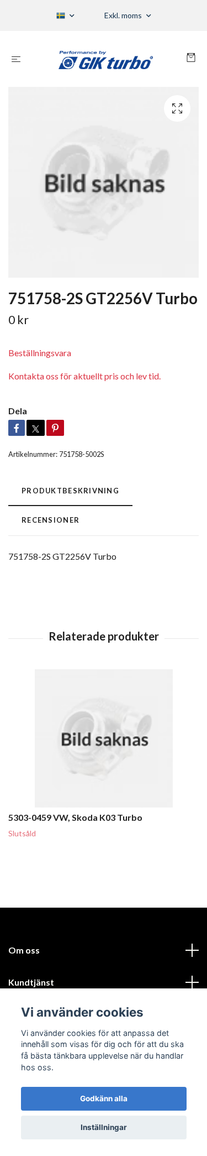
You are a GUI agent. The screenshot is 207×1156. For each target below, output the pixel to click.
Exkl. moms (124, 15)
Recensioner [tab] (50, 519)
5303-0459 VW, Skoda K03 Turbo (75, 817)
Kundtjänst (31, 982)
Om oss (24, 950)
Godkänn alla (104, 1098)
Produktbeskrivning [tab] (70, 490)
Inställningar (104, 1127)
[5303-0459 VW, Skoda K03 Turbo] (103, 738)
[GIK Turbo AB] (106, 59)
